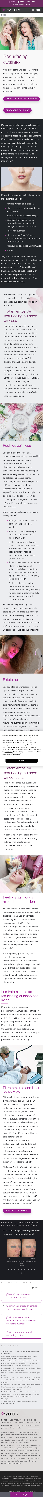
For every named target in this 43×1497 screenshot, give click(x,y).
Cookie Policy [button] (9, 752)
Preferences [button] (16, 754)
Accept (21, 760)
